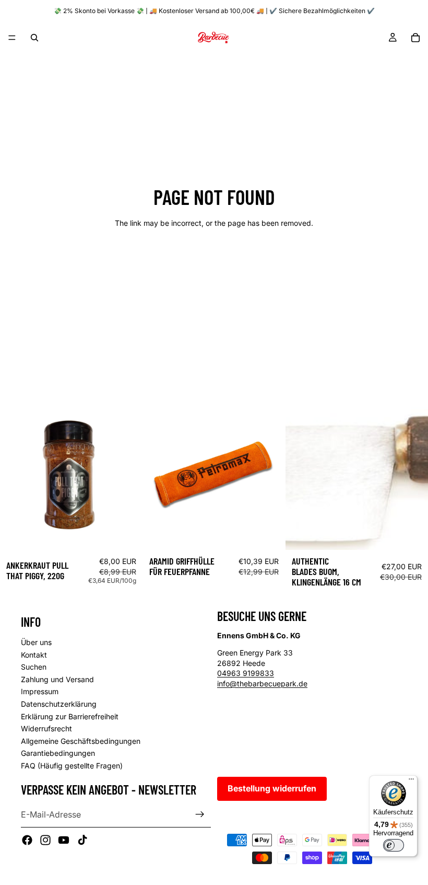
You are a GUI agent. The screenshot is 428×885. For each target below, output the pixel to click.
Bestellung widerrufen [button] (272, 788)
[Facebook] (27, 840)
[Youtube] (63, 840)
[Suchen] (34, 37)
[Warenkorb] (415, 37)
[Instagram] (45, 840)
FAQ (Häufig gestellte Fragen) (72, 765)
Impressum (39, 691)
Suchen (33, 666)
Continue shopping (214, 260)
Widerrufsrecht (46, 728)
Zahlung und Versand (57, 678)
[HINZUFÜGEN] (126, 533)
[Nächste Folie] (269, 478)
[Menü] (12, 38)
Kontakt (34, 654)
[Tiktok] (82, 840)
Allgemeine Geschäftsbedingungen (80, 740)
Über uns (36, 642)
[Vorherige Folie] (158, 478)
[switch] (393, 845)
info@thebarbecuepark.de (262, 683)
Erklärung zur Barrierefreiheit (69, 715)
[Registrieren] (200, 814)
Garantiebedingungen (58, 753)
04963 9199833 (245, 673)
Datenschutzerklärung (59, 703)
